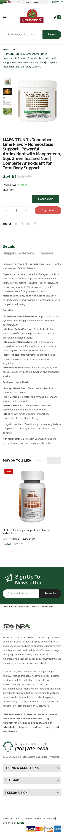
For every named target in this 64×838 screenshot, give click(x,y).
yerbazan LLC (10, 818)
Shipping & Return (18, 253)
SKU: (5, 189)
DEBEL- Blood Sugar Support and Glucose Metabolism (26, 532)
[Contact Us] (32, 2)
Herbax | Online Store (23, 539)
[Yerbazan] (32, 18)
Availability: (9, 184)
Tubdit (20, 822)
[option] (7, 82)
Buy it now (48, 210)
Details (9, 246)
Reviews (46, 253)
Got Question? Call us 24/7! (31, 744)
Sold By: (7, 539)
